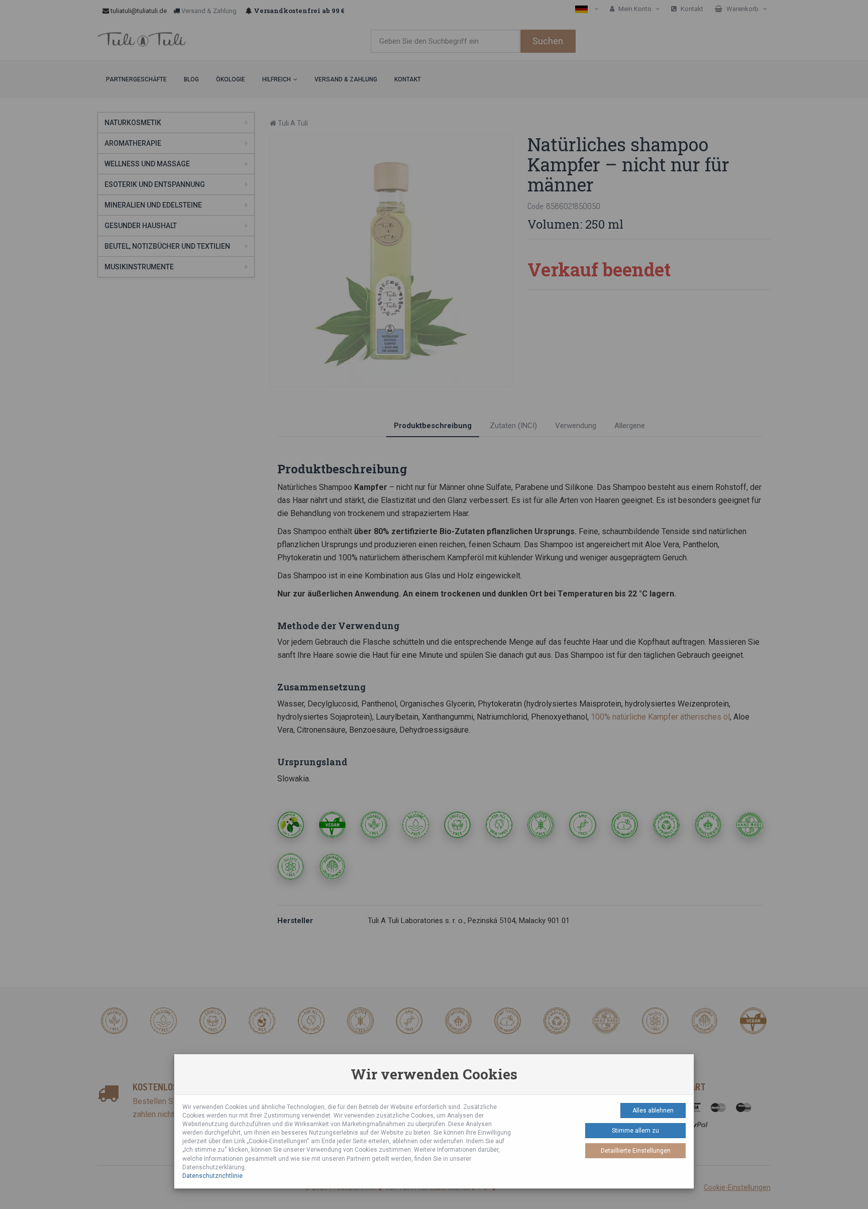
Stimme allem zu (635, 1130)
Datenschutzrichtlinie (212, 1175)
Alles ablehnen (653, 1110)
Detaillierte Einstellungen (636, 1150)
